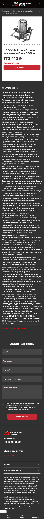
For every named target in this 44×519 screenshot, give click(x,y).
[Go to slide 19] (34, 44)
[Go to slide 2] (6, 44)
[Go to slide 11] (21, 44)
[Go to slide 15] (27, 44)
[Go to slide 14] (26, 44)
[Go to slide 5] (11, 44)
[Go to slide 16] (29, 44)
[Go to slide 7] (14, 44)
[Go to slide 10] (19, 44)
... (36, 11)
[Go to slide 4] (9, 44)
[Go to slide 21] (37, 44)
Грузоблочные (9, 13)
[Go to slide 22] (39, 44)
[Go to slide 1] (4, 44)
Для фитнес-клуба (23, 11)
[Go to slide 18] (32, 44)
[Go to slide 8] (16, 44)
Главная (6, 11)
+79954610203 (12, 442)
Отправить (22, 416)
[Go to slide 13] (24, 44)
